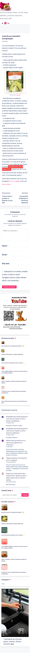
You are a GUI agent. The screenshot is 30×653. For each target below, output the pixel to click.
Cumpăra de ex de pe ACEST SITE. (12, 168)
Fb (10, 181)
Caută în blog (6, 490)
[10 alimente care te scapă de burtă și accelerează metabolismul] (2, 387)
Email (5, 255)
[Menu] (8, 23)
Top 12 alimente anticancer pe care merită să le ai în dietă (14, 402)
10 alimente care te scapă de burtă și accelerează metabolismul (13, 392)
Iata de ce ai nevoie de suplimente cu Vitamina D (15, 443)
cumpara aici (17, 95)
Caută (25, 495)
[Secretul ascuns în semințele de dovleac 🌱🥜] (2, 342)
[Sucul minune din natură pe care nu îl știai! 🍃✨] (2, 359)
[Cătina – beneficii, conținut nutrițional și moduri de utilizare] (2, 377)
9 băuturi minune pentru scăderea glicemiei (12, 354)
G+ (13, 181)
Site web (5, 263)
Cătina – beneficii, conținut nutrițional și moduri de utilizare (13, 382)
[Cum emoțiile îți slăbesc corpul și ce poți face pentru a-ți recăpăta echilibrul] (2, 367)
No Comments (5, 41)
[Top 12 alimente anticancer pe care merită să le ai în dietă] (2, 397)
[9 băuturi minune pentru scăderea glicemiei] (2, 350)
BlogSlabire (10, 416)
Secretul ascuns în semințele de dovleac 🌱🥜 (12, 346)
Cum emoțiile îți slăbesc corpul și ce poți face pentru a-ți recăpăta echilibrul (14, 372)
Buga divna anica (12, 473)
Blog (3, 583)
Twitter (17, 181)
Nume (5, 246)
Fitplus (8, 458)
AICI (12, 644)
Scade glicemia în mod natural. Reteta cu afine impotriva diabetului (17, 419)
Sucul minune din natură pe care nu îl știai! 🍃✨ (13, 362)
